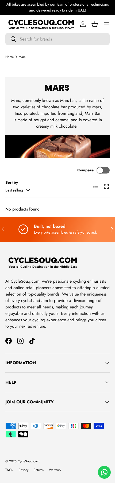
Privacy (23, 469)
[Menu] (106, 24)
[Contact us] (104, 472)
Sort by (11, 182)
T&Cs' (9, 469)
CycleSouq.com (28, 461)
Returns (39, 469)
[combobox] (57, 39)
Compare (85, 170)
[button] (95, 24)
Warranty (55, 469)
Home (9, 56)
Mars (22, 56)
